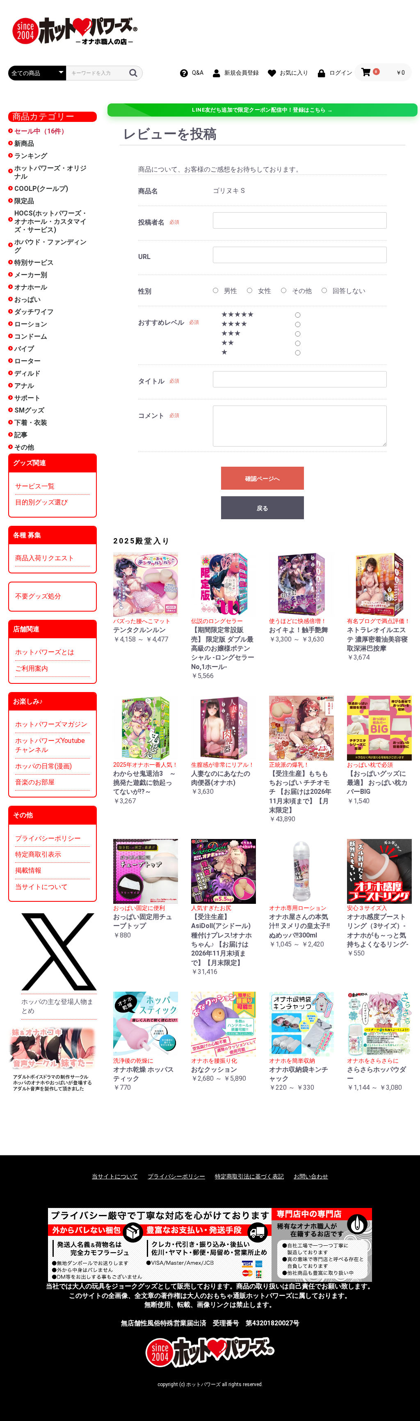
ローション (30, 324)
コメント (151, 415)
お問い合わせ (311, 1176)
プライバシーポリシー (48, 838)
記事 (20, 435)
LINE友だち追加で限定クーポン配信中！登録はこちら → (262, 110)
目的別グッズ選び (41, 502)
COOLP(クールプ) (41, 189)
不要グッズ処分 (38, 596)
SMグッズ (29, 410)
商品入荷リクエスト (44, 558)
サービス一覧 (35, 486)
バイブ (24, 349)
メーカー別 (30, 275)
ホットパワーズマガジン (51, 724)
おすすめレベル (161, 322)
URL (144, 257)
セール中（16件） (41, 131)
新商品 (24, 143)
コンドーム (30, 336)
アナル (24, 386)
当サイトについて (41, 887)
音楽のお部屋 (35, 782)
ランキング (30, 156)
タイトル (151, 381)
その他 (24, 447)
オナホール (30, 287)
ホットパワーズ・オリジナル (50, 172)
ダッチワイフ (34, 312)
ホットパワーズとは (44, 652)
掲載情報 (28, 870)
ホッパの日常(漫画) (43, 766)
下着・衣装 (30, 422)
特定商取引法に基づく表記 (249, 1176)
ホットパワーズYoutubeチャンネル (50, 745)
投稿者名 (151, 222)
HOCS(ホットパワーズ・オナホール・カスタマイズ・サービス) (51, 221)
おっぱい (27, 299)
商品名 (148, 191)
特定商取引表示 (38, 854)
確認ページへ (262, 478)
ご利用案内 (31, 668)
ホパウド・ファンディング (50, 246)
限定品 (24, 201)
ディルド (27, 373)
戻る (262, 508)
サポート (27, 398)
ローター (27, 361)
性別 (144, 291)
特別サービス (34, 262)
